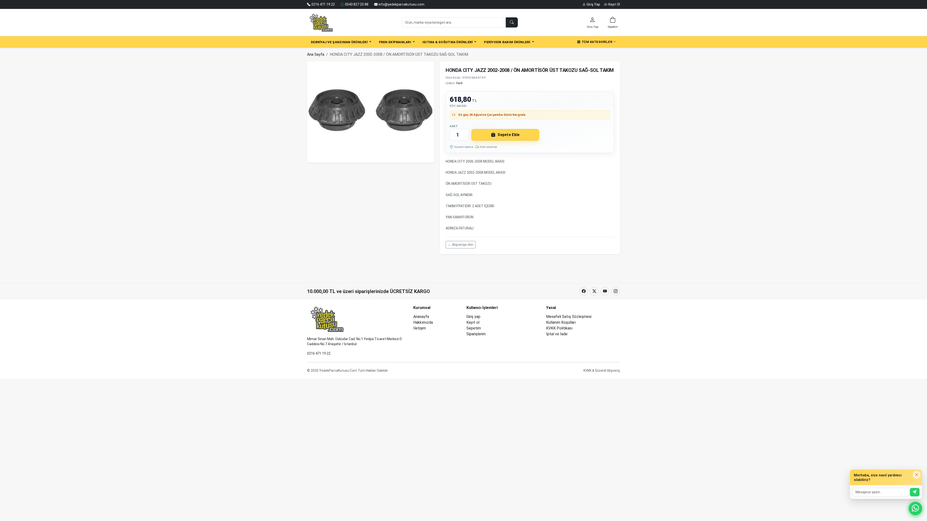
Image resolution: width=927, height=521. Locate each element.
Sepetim (473, 328)
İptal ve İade (557, 334)
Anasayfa (421, 316)
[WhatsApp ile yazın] (915, 508)
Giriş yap (473, 316)
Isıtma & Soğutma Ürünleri (448, 42)
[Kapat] (916, 475)
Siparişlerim (476, 334)
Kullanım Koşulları (561, 322)
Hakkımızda (423, 322)
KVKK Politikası (559, 328)
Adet (454, 126)
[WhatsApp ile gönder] (915, 492)
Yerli (459, 83)
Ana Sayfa (315, 54)
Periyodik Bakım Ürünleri (507, 42)
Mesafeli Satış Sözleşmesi (568, 316)
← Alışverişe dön (460, 245)
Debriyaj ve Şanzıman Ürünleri (339, 42)
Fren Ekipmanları (395, 42)
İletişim (419, 328)
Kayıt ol (472, 322)
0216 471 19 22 (318, 353)
